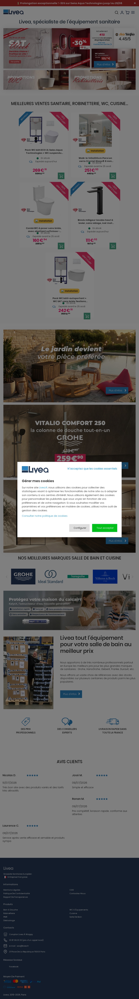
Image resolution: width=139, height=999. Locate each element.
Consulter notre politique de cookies (44, 516)
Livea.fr (43, 487)
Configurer (80, 527)
